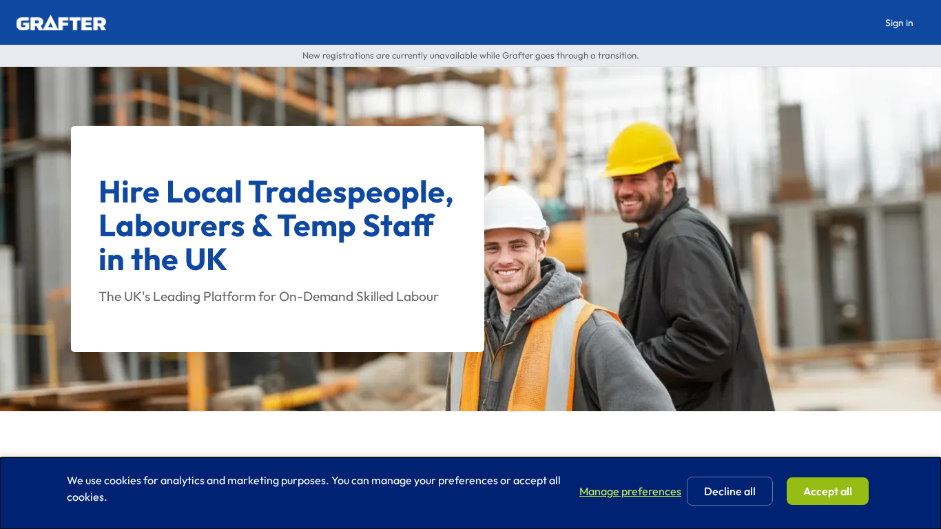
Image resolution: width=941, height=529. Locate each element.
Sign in (899, 23)
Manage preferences (630, 491)
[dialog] (470, 493)
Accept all (827, 491)
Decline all (730, 491)
